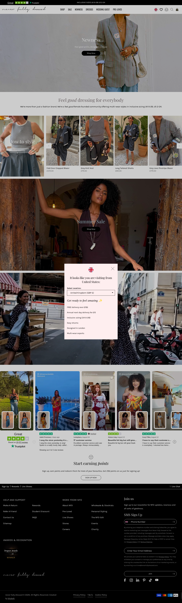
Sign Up (5, 486)
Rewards (15, 486)
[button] (112, 268)
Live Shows (27, 486)
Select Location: (74, 288)
